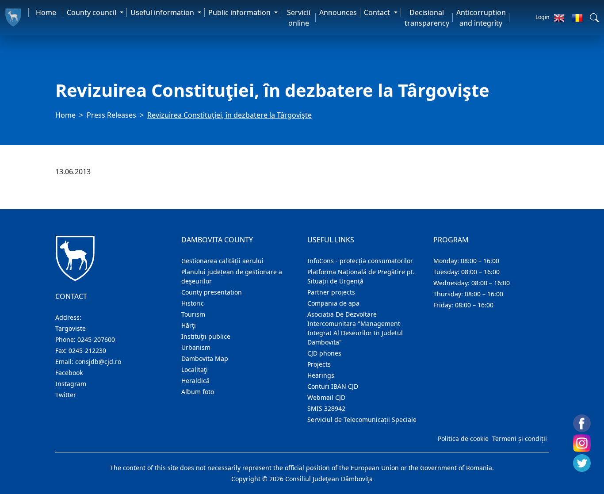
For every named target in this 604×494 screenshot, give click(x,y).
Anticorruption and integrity (481, 18)
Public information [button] (240, 12)
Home (46, 12)
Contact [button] (378, 12)
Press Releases (111, 115)
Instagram (70, 383)
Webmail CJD (326, 397)
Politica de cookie (463, 438)
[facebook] (582, 423)
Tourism (193, 314)
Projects (319, 364)
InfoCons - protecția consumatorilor (360, 261)
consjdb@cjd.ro (98, 361)
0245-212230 (87, 350)
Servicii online (298, 18)
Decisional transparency (427, 18)
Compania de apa (333, 303)
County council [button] (92, 12)
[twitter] (582, 463)
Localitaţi (194, 369)
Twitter (65, 395)
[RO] (577, 17)
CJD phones (324, 353)
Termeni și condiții (519, 438)
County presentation (211, 292)
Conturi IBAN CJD (332, 386)
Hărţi (188, 325)
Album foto (197, 391)
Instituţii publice (205, 336)
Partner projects (331, 292)
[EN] (559, 17)
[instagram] (582, 443)
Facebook (69, 372)
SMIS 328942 (326, 408)
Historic (192, 303)
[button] (594, 17)
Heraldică (195, 380)
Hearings (320, 375)
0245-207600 (96, 339)
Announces (338, 12)
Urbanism (195, 347)
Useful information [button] (163, 12)
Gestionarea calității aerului (222, 261)
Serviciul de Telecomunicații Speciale (362, 419)
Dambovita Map (204, 358)
